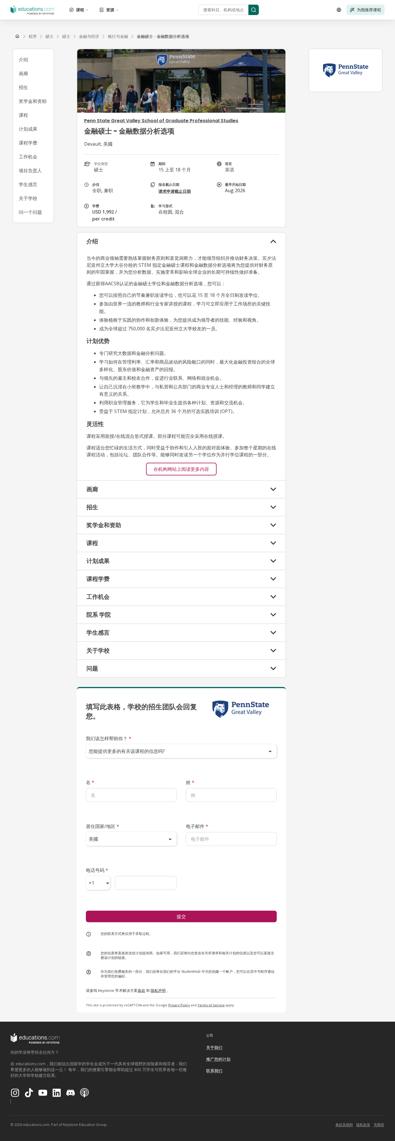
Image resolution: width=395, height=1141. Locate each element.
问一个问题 (30, 212)
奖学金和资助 (33, 101)
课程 (80, 9)
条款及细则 (344, 1124)
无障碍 (379, 1124)
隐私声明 (158, 990)
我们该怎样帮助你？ (108, 738)
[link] (163, 36)
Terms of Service (211, 1005)
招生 (23, 87)
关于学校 (28, 198)
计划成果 (28, 129)
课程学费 (28, 143)
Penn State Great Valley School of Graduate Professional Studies (161, 120)
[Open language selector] (339, 10)
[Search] (253, 10)
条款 (141, 990)
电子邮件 (197, 826)
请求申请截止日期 (174, 191)
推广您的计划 (218, 1059)
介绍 (23, 59)
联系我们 (214, 1070)
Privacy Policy (179, 1005)
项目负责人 (30, 170)
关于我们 (214, 1047)
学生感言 (28, 184)
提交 (181, 916)
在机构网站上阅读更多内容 (181, 469)
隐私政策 (363, 1124)
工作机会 (28, 156)
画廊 (23, 73)
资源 (110, 9)
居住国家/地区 (102, 826)
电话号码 (97, 870)
